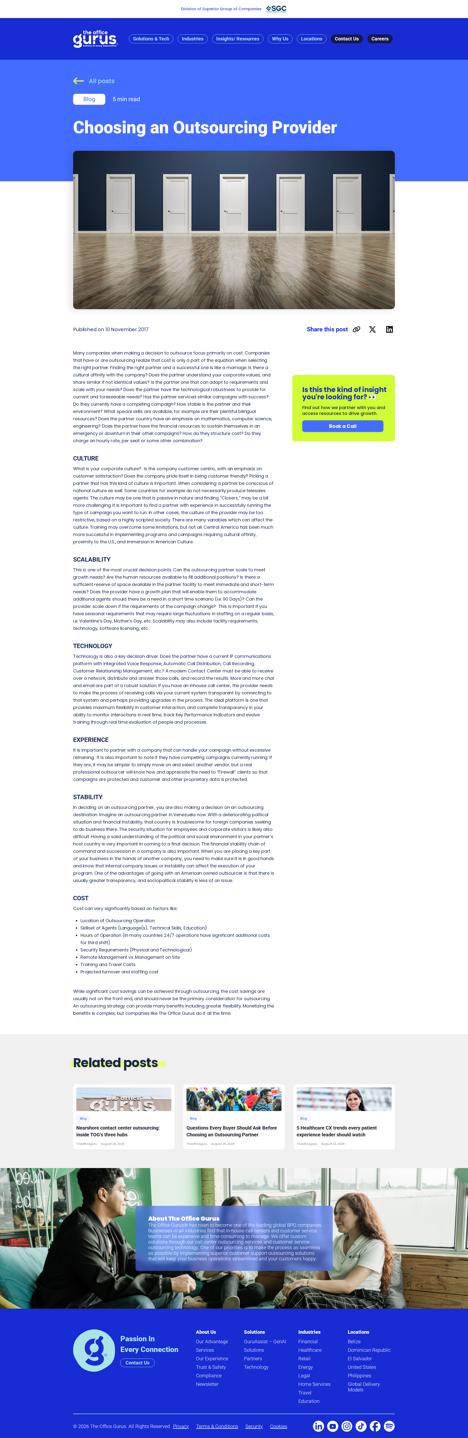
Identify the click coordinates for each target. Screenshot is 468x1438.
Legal (304, 1376)
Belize (354, 1341)
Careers (380, 39)
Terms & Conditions (217, 1426)
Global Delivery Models (364, 1387)
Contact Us (347, 39)
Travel (305, 1393)
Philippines (359, 1376)
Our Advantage (212, 1341)
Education (309, 1401)
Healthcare (310, 1350)
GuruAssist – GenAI (265, 1341)
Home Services (314, 1384)
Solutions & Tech (151, 39)
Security (254, 1426)
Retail (304, 1358)
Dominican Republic (369, 1350)
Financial (308, 1341)
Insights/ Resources (237, 39)
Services (205, 1350)
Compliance (209, 1376)
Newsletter (207, 1384)
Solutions (254, 1332)
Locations (311, 39)
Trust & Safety (211, 1367)
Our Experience (212, 1358)
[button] (372, 329)
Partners (253, 1358)
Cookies (278, 1426)
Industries (193, 39)
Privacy (181, 1426)
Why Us (280, 39)
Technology (256, 1367)
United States (362, 1367)
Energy (305, 1367)
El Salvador (360, 1358)
